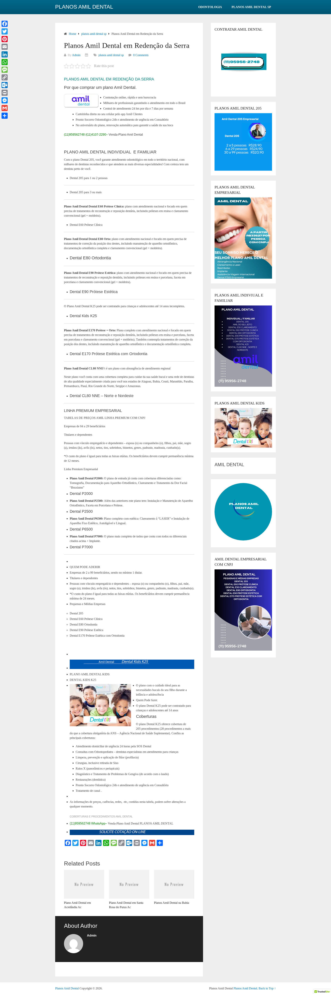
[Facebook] (4, 24)
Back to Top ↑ (267, 988)
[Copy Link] (4, 77)
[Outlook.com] (4, 85)
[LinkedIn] (4, 54)
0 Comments (140, 55)
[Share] (4, 116)
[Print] (4, 93)
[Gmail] (4, 108)
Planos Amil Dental (84, 7)
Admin (76, 55)
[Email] (4, 47)
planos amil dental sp (251, 7)
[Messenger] (4, 100)
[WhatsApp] (4, 62)
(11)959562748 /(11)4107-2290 (85, 134)
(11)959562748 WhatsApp (87, 823)
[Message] (4, 70)
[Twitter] (4, 31)
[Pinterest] (4, 39)
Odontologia (210, 7)
